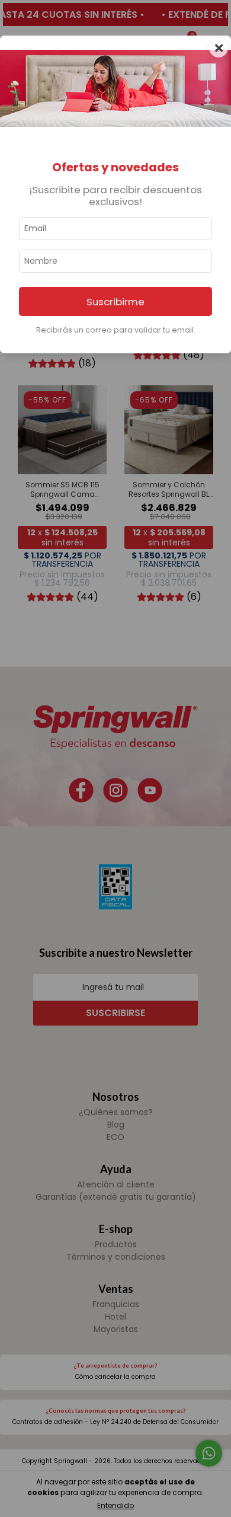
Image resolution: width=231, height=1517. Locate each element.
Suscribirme (115, 302)
